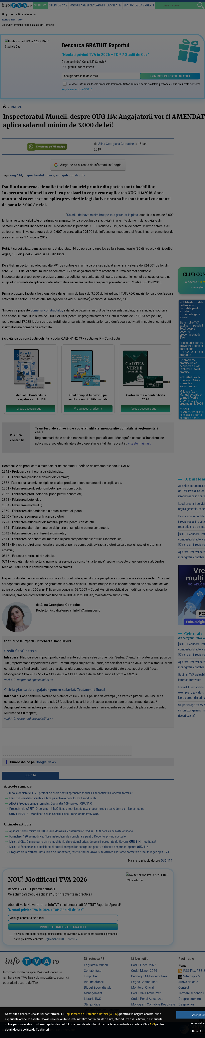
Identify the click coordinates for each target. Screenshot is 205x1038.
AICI (152, 1024)
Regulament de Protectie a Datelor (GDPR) (91, 1014)
